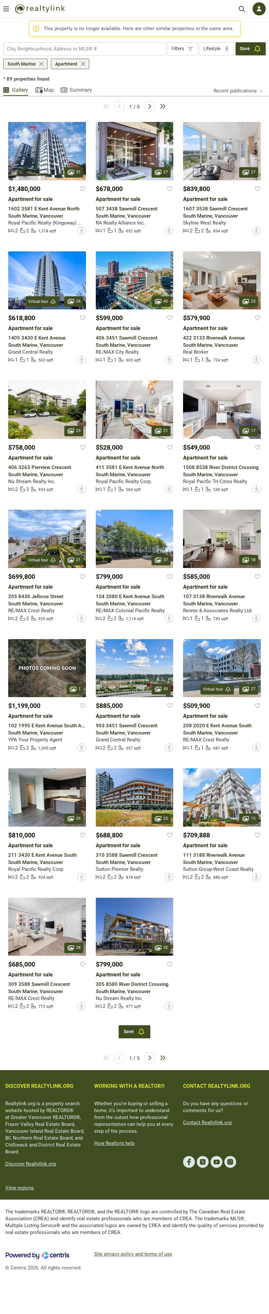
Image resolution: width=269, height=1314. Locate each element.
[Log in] (259, 8)
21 (165, 430)
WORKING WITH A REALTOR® (129, 1086)
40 (165, 301)
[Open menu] (6, 8)
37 (165, 560)
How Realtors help (114, 1143)
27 (165, 172)
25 (165, 818)
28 (78, 947)
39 (165, 689)
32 (165, 947)
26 (78, 301)
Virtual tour (38, 301)
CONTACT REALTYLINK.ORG (216, 1086)
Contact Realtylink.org (207, 1123)
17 (253, 430)
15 (253, 818)
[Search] (242, 9)
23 (253, 301)
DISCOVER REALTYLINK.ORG (39, 1086)
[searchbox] (80, 48)
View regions (19, 1188)
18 (253, 560)
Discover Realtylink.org (30, 1164)
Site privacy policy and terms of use (133, 1254)
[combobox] (84, 48)
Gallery (20, 90)
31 (78, 172)
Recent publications (235, 91)
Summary (81, 90)
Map (49, 90)
